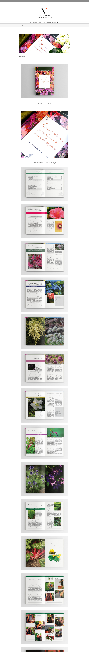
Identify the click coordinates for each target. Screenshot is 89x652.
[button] (57, 22)
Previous (66, 30)
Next (68, 30)
